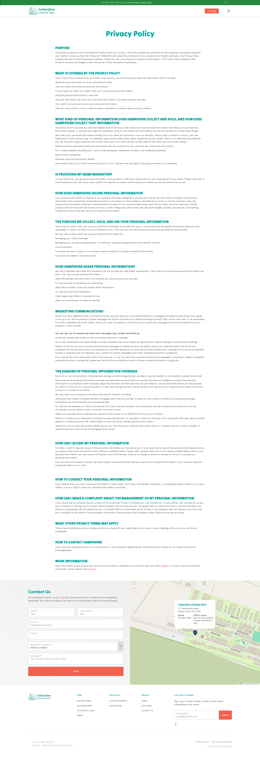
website (165, 565)
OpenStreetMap (250, 684)
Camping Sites (84, 705)
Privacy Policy (202, 741)
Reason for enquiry (41, 644)
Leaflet (243, 684)
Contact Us (147, 710)
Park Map (147, 705)
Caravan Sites (84, 700)
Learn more (146, 2)
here (93, 569)
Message (35, 656)
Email (34, 622)
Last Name (86, 610)
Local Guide (115, 705)
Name (34, 610)
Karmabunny (222, 746)
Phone (33, 633)
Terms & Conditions (222, 741)
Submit (225, 715)
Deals (80, 715)
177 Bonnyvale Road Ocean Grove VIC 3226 (189, 610)
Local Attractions (118, 700)
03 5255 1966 (184, 618)
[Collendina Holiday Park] (41, 11)
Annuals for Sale (85, 710)
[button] (195, 633)
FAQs (62, 597)
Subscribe (182, 713)
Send (76, 671)
